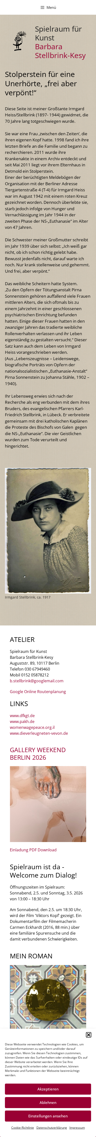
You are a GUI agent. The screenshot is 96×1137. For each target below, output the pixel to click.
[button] (88, 1034)
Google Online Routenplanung (38, 691)
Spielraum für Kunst (58, 33)
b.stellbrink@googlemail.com (37, 681)
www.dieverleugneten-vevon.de (39, 733)
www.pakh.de (22, 721)
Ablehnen (48, 1102)
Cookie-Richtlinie (22, 1127)
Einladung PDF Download (33, 850)
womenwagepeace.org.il (32, 727)
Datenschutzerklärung (51, 1127)
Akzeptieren (48, 1089)
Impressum (77, 1127)
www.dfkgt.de (22, 715)
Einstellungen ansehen (48, 1115)
